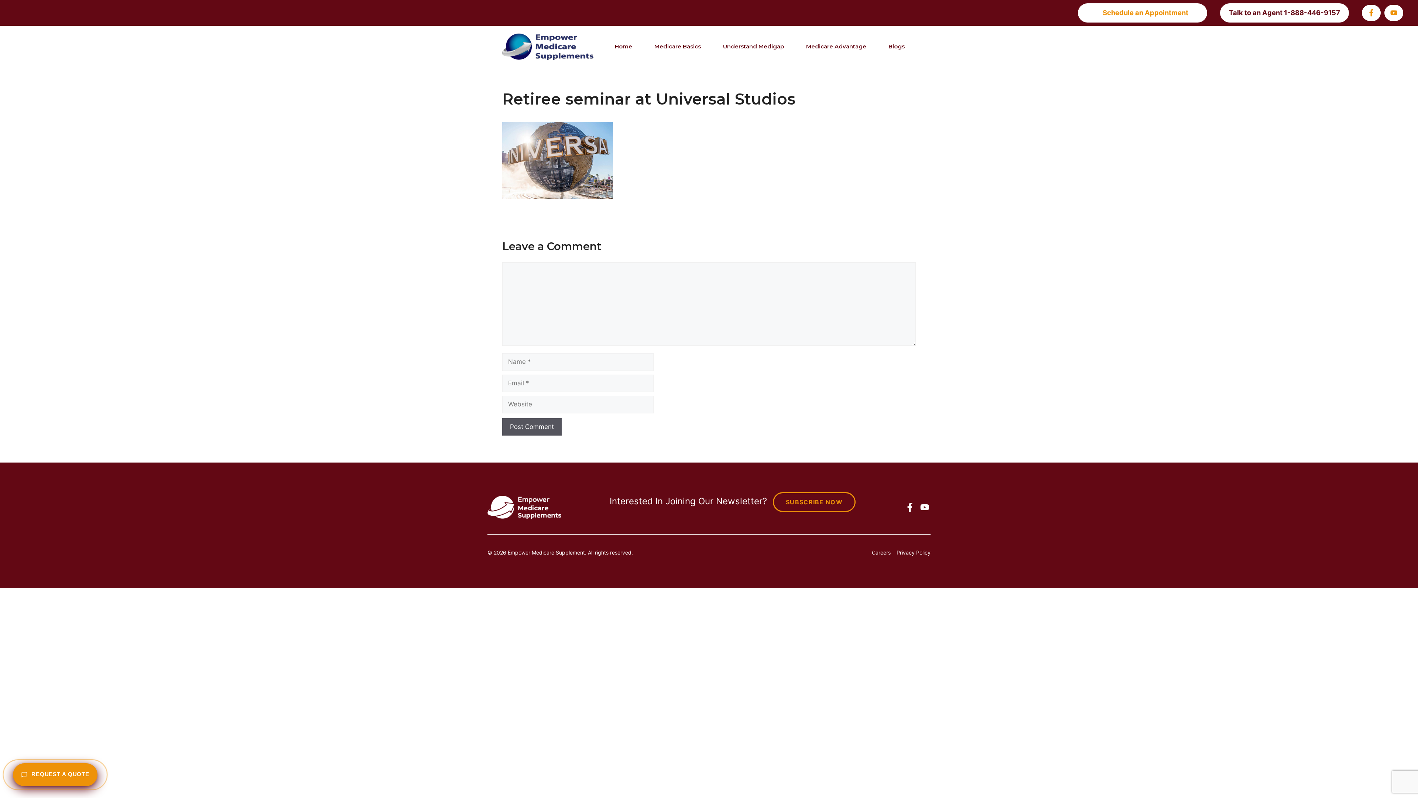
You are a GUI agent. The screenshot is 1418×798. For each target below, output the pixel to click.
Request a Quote (60, 774)
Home (623, 46)
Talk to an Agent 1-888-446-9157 (1284, 12)
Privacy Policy (914, 552)
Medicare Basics (677, 46)
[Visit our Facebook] (1371, 13)
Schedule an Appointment (1145, 12)
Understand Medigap (753, 46)
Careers (881, 552)
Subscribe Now (814, 502)
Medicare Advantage (836, 46)
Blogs (896, 46)
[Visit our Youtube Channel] (1393, 13)
